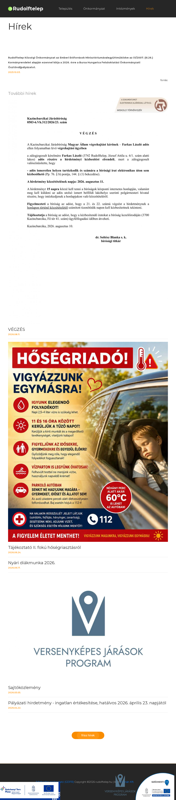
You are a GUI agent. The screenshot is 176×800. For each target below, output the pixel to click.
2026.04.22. (14, 708)
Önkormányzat (94, 8)
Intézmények (125, 8)
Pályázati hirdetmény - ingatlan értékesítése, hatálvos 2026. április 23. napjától (87, 702)
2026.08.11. (14, 334)
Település (65, 8)
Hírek (150, 8)
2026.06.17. (14, 567)
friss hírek (88, 735)
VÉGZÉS (16, 329)
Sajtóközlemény (24, 687)
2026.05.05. (14, 692)
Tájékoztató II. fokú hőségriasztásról (44, 547)
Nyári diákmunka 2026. (31, 562)
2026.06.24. (14, 552)
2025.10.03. (14, 72)
